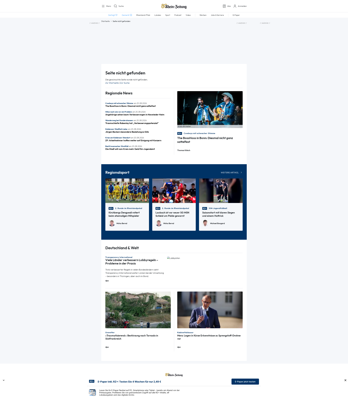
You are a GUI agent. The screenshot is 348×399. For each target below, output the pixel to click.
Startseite (105, 21)
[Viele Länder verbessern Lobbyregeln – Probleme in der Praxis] (173, 257)
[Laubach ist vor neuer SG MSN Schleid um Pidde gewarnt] (174, 190)
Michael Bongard (217, 223)
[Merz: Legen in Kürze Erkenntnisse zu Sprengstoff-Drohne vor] (210, 309)
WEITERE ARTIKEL (230, 172)
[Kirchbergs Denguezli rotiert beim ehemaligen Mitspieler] (127, 190)
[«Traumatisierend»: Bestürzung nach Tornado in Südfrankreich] (138, 309)
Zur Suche (125, 82)
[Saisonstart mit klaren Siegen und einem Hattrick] (221, 190)
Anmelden (242, 6)
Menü (108, 6)
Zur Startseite (112, 82)
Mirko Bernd (121, 223)
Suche (121, 6)
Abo (229, 6)
